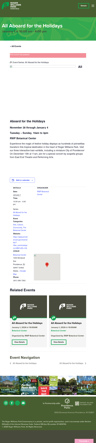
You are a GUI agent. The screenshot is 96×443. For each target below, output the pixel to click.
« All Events (15, 46)
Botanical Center (19, 255)
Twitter (17, 403)
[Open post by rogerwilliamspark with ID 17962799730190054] (9, 385)
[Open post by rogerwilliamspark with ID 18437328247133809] (67, 385)
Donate (84, 6)
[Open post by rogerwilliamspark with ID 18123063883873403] (28, 385)
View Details (19, 342)
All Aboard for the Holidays (24, 363)
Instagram (5, 403)
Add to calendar (23, 180)
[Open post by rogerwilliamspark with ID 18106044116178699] (48, 385)
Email (23, 403)
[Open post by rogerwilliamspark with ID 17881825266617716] (86, 385)
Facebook (11, 403)
